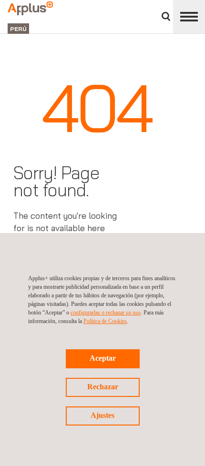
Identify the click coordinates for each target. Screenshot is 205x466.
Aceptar (103, 358)
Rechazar (102, 387)
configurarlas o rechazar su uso (106, 312)
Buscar (166, 16)
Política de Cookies (105, 321)
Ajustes (102, 415)
